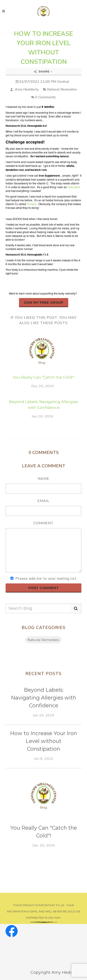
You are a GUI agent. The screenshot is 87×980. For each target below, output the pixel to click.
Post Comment (44, 588)
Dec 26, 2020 (42, 386)
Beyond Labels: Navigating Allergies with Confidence (43, 698)
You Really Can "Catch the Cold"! (43, 377)
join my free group (43, 302)
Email (43, 500)
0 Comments (45, 97)
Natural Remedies (62, 89)
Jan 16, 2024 (42, 416)
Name (43, 478)
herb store (74, 187)
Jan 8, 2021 (43, 758)
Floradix (31, 204)
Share (44, 71)
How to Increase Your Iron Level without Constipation (43, 741)
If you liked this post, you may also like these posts (43, 320)
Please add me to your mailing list (46, 578)
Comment (43, 523)
